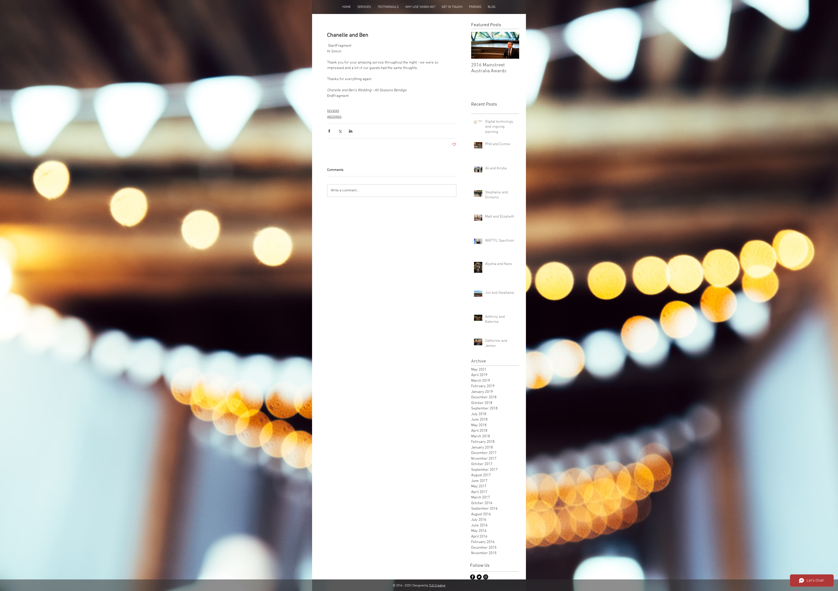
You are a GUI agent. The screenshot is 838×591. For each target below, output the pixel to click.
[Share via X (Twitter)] (340, 131)
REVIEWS (333, 111)
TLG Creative (437, 586)
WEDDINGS (334, 117)
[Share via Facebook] (329, 131)
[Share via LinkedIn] (351, 131)
